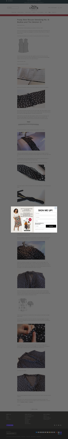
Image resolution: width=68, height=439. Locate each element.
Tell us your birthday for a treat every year (39, 223)
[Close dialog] (55, 208)
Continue (51, 226)
